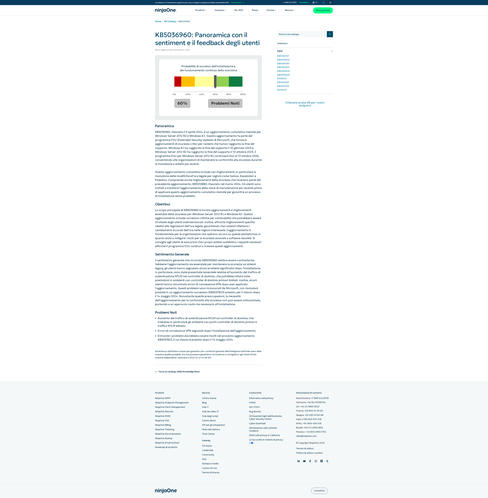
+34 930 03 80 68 (314, 415)
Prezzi (255, 10)
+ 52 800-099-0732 (316, 432)
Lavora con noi (209, 468)
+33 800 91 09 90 (313, 410)
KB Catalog (170, 21)
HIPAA (252, 402)
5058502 (282, 78)
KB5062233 (283, 67)
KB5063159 (283, 86)
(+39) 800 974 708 (312, 419)
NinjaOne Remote (164, 411)
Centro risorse (209, 398)
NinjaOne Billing (163, 425)
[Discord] (321, 461)
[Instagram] (315, 461)
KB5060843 (283, 59)
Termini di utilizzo (305, 448)
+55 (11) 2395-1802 (313, 427)
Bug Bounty (255, 411)
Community (208, 454)
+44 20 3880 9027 (310, 406)
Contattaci (303, 2)
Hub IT (205, 407)
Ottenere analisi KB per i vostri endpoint (305, 104)
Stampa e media (210, 463)
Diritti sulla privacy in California (264, 435)
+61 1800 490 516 (312, 423)
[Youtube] (304, 461)
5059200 (282, 90)
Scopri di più (236, 3)
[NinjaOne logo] (166, 10)
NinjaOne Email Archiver (167, 442)
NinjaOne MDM (163, 416)
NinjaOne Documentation (168, 434)
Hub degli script (210, 416)
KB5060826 (283, 75)
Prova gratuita (323, 10)
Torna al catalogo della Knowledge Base (179, 371)
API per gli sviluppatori (213, 425)
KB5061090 (283, 63)
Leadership (207, 450)
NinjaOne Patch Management (170, 407)
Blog (204, 402)
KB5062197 (283, 56)
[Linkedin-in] (298, 461)
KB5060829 (283, 71)
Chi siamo (207, 446)
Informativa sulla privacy (261, 398)
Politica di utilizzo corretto (309, 453)
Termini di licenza (210, 472)
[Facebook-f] (310, 461)
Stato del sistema (211, 429)
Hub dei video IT (210, 411)
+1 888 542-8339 (290, 2)
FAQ (204, 459)
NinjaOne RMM (162, 398)
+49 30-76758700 (316, 402)
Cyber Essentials (257, 423)
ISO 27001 (254, 407)
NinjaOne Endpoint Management (172, 402)
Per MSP (238, 10)
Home (158, 21)
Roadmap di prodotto (166, 447)
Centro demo (209, 420)
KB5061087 (283, 82)
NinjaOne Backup (163, 438)
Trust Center (208, 434)
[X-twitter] (327, 461)
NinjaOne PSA (162, 420)
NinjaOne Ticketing (164, 429)
